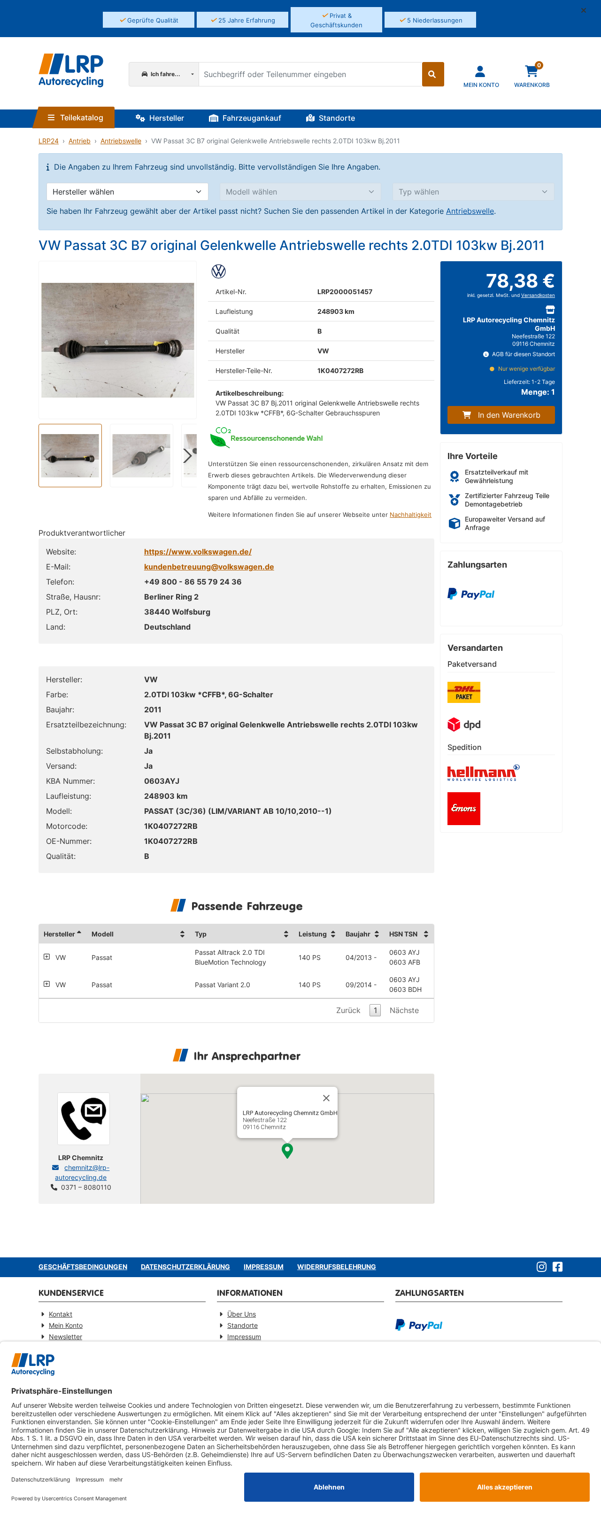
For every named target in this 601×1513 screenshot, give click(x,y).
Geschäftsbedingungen (83, 1267)
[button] (587, 10)
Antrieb (80, 141)
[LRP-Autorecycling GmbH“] (71, 70)
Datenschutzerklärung (185, 1267)
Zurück (348, 1010)
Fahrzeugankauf (251, 118)
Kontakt (60, 1314)
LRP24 (49, 141)
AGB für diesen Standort (523, 354)
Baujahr (358, 934)
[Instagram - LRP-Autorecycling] (540, 1267)
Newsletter (65, 1337)
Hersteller (165, 118)
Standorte (336, 118)
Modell (103, 934)
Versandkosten (538, 295)
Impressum (264, 1267)
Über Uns (241, 1314)
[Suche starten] (433, 74)
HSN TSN (403, 934)
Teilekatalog (80, 117)
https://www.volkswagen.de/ (198, 551)
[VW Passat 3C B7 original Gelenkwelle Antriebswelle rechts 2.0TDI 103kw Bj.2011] (117, 340)
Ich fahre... (164, 74)
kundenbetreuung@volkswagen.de (209, 566)
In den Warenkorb (509, 415)
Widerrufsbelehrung (336, 1267)
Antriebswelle (120, 141)
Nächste (404, 1010)
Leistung (313, 934)
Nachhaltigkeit (410, 514)
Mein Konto (66, 1325)
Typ (201, 934)
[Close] (326, 1098)
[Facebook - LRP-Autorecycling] (555, 1267)
